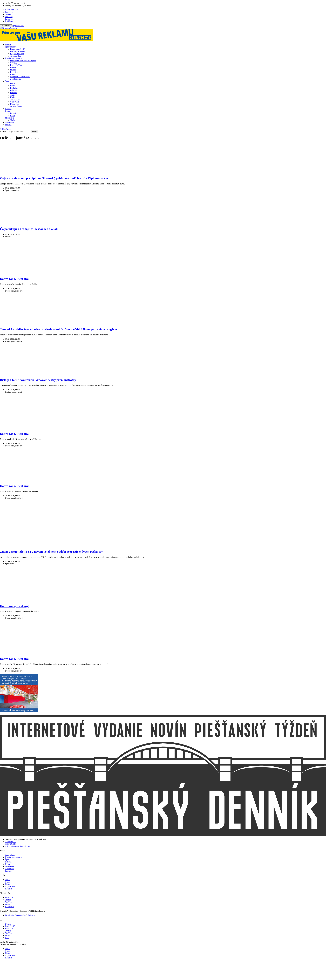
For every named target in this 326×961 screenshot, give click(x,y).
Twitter (8, 900)
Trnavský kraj (15, 56)
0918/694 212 (10, 842)
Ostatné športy (16, 106)
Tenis (12, 95)
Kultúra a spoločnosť (13, 58)
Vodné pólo (14, 99)
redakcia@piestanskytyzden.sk (17, 846)
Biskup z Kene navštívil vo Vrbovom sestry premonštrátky (38, 380)
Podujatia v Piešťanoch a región (23, 60)
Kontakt (8, 889)
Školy (12, 120)
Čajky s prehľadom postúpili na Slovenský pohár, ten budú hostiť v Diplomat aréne (54, 178)
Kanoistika (14, 104)
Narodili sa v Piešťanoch (20, 76)
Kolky (12, 97)
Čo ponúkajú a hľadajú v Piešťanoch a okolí (29, 229)
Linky (7, 884)
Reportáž (13, 72)
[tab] (8, 924)
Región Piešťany (17, 54)
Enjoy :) (31, 915)
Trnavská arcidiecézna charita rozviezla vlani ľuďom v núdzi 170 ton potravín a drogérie (58, 329)
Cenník (8, 882)
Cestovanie (9, 122)
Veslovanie (14, 102)
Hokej (12, 86)
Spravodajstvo (11, 47)
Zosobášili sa (15, 79)
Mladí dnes (9, 118)
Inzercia (8, 125)
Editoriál (13, 113)
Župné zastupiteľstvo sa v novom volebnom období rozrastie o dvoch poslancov (51, 551)
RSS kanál (9, 906)
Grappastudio (20, 915)
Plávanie (13, 93)
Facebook (9, 897)
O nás (7, 880)
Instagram (9, 904)
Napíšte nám (10, 886)
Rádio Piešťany (16, 65)
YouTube (8, 902)
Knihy (12, 74)
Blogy (7, 111)
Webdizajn (9, 915)
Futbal (12, 83)
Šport (7, 81)
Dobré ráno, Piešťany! (19, 49)
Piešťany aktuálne (17, 51)
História (8, 109)
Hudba (13, 67)
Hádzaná (13, 90)
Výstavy (13, 63)
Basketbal (14, 88)
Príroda (13, 70)
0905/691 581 (10, 844)
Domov (8, 44)
